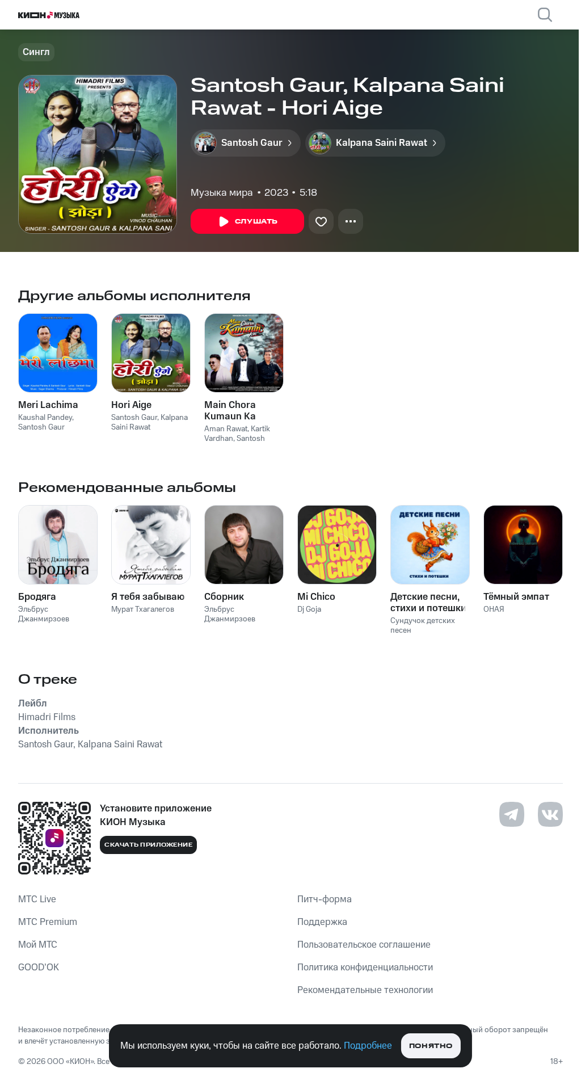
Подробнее (368, 1046)
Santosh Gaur (41, 427)
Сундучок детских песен (422, 625)
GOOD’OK (38, 967)
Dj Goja (309, 609)
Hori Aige (131, 405)
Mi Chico (316, 597)
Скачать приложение (148, 845)
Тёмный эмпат (516, 597)
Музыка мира (222, 193)
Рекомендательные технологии (365, 990)
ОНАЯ (493, 609)
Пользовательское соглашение (364, 945)
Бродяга (37, 597)
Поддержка (322, 922)
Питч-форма (324, 899)
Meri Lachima (48, 405)
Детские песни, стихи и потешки (428, 602)
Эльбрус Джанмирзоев (43, 614)
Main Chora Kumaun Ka (230, 410)
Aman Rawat (225, 429)
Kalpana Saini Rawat (149, 422)
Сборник (224, 597)
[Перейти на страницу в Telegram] (511, 814)
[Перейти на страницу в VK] (550, 814)
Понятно (431, 1046)
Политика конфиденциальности (365, 967)
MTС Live (37, 899)
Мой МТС (37, 945)
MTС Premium (47, 922)
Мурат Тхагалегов (142, 609)
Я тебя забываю (147, 597)
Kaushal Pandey (45, 417)
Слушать (256, 221)
